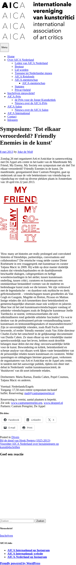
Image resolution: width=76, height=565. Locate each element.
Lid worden (21, 69)
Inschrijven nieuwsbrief (21, 93)
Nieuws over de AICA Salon (31, 109)
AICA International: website (25, 553)
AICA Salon (14, 106)
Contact (11, 116)
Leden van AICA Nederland (31, 63)
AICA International (18, 113)
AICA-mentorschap (26, 79)
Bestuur (19, 66)
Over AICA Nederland (20, 59)
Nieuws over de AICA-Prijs (31, 103)
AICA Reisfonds (24, 76)
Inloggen (12, 119)
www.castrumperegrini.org (26, 402)
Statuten (19, 86)
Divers (15, 437)
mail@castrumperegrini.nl (39, 393)
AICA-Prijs (14, 96)
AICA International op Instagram (28, 550)
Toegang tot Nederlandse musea (33, 73)
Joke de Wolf (25, 151)
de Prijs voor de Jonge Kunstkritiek (35, 99)
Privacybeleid (23, 89)
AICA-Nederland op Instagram (27, 557)
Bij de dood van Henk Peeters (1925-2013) (25, 440)
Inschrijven (6, 535)
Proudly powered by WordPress (20, 563)
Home (11, 56)
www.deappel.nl (53, 402)
